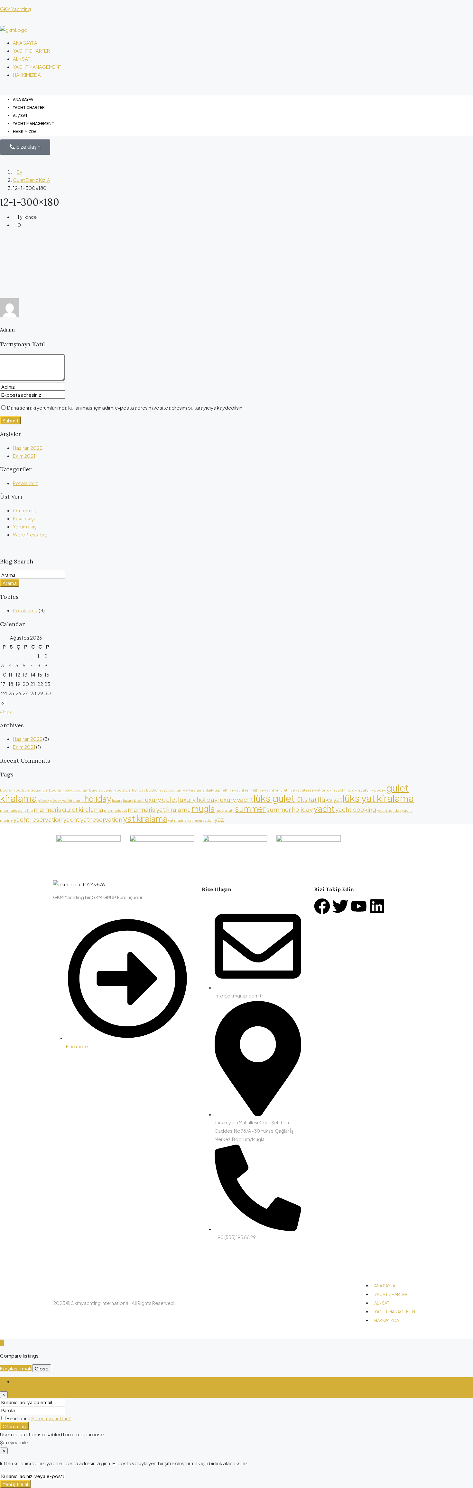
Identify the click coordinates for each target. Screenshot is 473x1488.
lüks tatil (307, 799)
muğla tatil (225, 810)
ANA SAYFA (25, 43)
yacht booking (355, 809)
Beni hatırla (18, 1418)
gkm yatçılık (362, 790)
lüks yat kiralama (378, 798)
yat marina (177, 820)
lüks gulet (274, 798)
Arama (10, 583)
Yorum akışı (25, 526)
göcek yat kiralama (67, 800)
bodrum (7, 790)
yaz (219, 819)
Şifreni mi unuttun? (51, 1418)
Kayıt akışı (24, 518)
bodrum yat (156, 790)
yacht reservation (37, 819)
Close (42, 1368)
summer (250, 808)
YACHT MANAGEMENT (37, 67)
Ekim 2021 (24, 456)
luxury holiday (198, 799)
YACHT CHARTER (31, 51)
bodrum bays (61, 790)
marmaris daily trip (16, 810)
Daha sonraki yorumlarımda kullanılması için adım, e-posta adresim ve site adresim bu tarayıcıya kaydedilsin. (125, 407)
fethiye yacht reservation (304, 790)
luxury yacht (235, 799)
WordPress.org (30, 534)
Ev (19, 172)
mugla (203, 808)
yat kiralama (145, 818)
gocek (379, 790)
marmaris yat (115, 810)
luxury (117, 800)
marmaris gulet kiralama (68, 809)
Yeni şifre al (15, 1484)
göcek (43, 800)
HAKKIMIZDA (27, 75)
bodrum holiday (130, 790)
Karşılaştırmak (16, 1368)
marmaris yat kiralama (159, 809)
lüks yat (331, 799)
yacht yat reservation (92, 819)
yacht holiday (389, 810)
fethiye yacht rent (266, 790)
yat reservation (200, 820)
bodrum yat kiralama (186, 790)
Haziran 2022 (27, 448)
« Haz (6, 711)
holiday (97, 798)
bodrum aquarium (31, 790)
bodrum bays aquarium (95, 790)
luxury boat (133, 800)
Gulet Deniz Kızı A (31, 180)
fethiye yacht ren (236, 790)
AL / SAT (21, 59)
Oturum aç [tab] (24, 1381)
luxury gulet (160, 799)
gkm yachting (339, 790)
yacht (324, 808)
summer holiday (289, 809)
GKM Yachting (15, 9)
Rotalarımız (25, 483)
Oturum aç (24, 510)
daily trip (213, 790)
